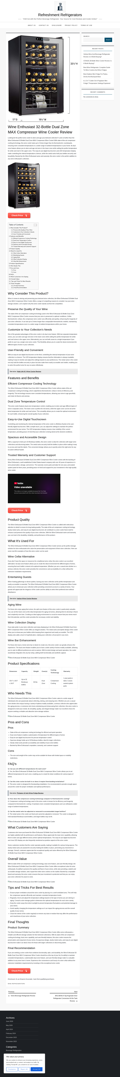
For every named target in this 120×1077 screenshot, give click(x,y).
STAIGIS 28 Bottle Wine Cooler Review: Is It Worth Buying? (97, 62)
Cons (14, 272)
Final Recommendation (20, 288)
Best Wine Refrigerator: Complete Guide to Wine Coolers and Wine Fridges (96, 69)
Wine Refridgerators (16, 983)
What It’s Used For (16, 251)
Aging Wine (16, 257)
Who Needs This (15, 266)
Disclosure (57, 25)
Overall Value (15, 279)
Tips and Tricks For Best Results (21, 281)
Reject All (24, 1069)
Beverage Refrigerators (13, 1050)
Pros (14, 270)
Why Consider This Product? (19, 228)
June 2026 (9, 1021)
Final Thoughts (15, 283)
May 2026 (9, 1025)
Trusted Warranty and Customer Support (24, 246)
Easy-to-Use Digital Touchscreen (22, 242)
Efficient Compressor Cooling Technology (25, 238)
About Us (32, 25)
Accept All (36, 1069)
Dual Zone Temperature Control (22, 240)
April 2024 (9, 1029)
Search (86, 36)
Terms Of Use (86, 25)
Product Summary (19, 286)
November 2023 (11, 1041)
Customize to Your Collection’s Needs (23, 232)
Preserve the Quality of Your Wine (22, 230)
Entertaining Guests (18, 255)
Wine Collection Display (20, 259)
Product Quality (15, 249)
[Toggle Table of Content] (34, 225)
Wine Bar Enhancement (19, 261)
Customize (12, 1069)
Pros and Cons (14, 268)
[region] (24, 1063)
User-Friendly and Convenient (21, 234)
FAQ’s (12, 274)
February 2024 (11, 1033)
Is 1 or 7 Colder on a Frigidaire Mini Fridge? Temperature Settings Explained (96, 82)
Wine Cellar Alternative (20, 253)
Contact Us (44, 25)
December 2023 (11, 1037)
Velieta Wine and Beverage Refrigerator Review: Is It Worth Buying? (96, 55)
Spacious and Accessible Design (22, 244)
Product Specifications (17, 263)
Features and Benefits (17, 236)
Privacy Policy (71, 25)
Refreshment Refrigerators (60, 15)
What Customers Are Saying (19, 277)
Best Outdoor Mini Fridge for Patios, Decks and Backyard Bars (95, 75)
